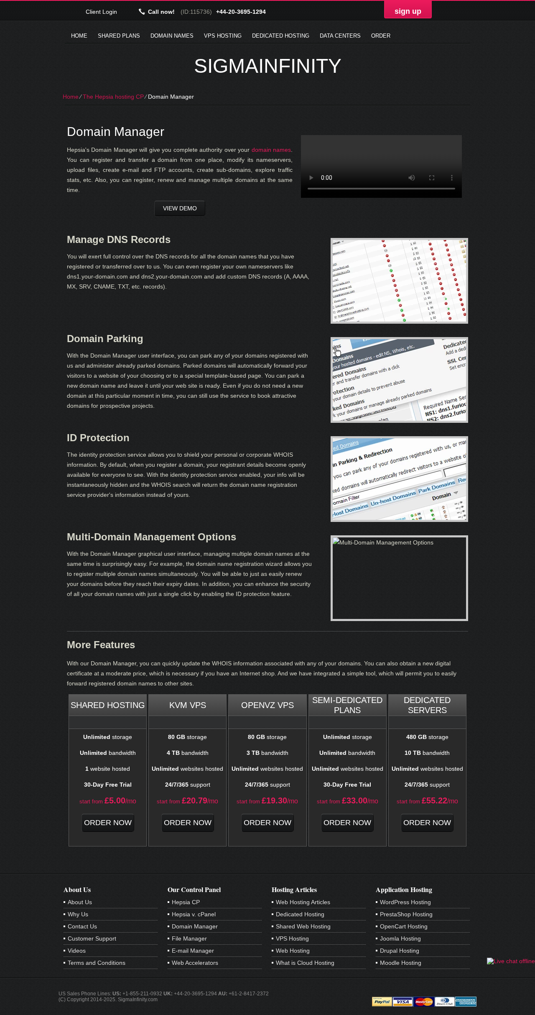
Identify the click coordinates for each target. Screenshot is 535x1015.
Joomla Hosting (400, 938)
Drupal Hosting (399, 950)
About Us (80, 902)
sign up (408, 11)
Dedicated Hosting (280, 36)
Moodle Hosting (400, 962)
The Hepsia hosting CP (113, 96)
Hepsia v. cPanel (194, 914)
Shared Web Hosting (303, 926)
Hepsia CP (186, 902)
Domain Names (172, 36)
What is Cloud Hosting (305, 962)
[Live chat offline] (511, 961)
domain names (271, 149)
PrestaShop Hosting (406, 914)
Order (380, 36)
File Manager (189, 938)
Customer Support (92, 938)
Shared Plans (119, 36)
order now (108, 822)
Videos (77, 950)
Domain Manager (195, 926)
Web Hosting (293, 950)
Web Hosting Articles (303, 902)
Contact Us (82, 926)
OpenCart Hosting (404, 926)
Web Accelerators (195, 962)
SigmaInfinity (267, 65)
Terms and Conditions (96, 962)
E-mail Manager (193, 950)
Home (79, 36)
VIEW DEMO (180, 208)
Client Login (101, 11)
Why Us (78, 914)
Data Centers (340, 36)
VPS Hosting (223, 36)
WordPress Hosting (405, 902)
